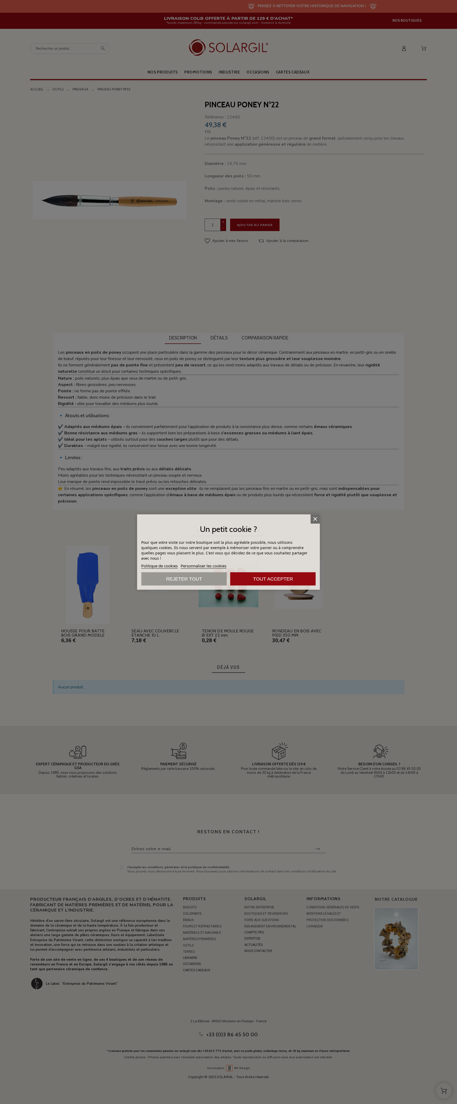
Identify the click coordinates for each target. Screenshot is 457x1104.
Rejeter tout (184, 578)
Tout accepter (273, 578)
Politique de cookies (159, 565)
